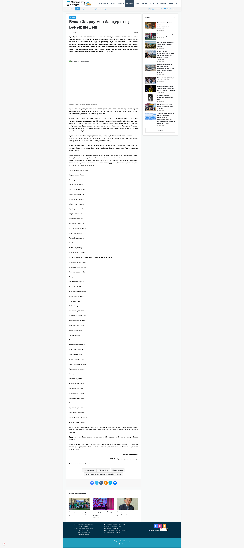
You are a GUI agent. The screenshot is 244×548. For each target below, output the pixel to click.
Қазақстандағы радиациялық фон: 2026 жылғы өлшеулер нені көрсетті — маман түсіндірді (165, 55)
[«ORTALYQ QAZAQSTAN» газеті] (79, 4)
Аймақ (120, 3)
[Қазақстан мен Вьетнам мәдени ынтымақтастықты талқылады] (150, 25)
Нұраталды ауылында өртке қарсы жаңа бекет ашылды (165, 106)
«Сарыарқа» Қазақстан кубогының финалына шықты (96, 9)
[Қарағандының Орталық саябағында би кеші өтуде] (79, 504)
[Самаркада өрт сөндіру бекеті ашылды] (150, 36)
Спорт (152, 3)
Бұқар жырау (118, 470)
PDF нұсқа (172, 3)
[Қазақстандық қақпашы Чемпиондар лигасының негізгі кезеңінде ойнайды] (150, 88)
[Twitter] (97, 483)
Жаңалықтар (103, 3)
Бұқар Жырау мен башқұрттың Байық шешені (103, 474)
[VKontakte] (101, 483)
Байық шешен (89, 470)
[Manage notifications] (4, 543)
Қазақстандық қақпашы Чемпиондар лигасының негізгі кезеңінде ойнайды (166, 88)
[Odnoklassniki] (106, 483)
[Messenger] (115, 483)
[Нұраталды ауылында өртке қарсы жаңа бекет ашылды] (150, 107)
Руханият (129, 3)
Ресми (113, 3)
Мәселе (145, 3)
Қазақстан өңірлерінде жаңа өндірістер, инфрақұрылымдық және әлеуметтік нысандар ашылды (165, 68)
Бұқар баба (104, 470)
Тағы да (160, 130)
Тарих (137, 3)
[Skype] (110, 483)
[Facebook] (92, 483)
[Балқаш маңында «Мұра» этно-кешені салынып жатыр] (150, 45)
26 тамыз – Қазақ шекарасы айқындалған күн (165, 97)
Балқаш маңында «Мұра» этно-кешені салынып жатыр (165, 44)
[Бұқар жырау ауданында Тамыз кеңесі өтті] (150, 80)
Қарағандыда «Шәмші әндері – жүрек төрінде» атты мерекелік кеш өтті (103, 513)
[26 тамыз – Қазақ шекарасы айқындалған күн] (150, 97)
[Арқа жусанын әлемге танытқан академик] (127, 504)
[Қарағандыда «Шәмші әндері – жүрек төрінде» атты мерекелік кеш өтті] (103, 504)
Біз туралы (161, 3)
